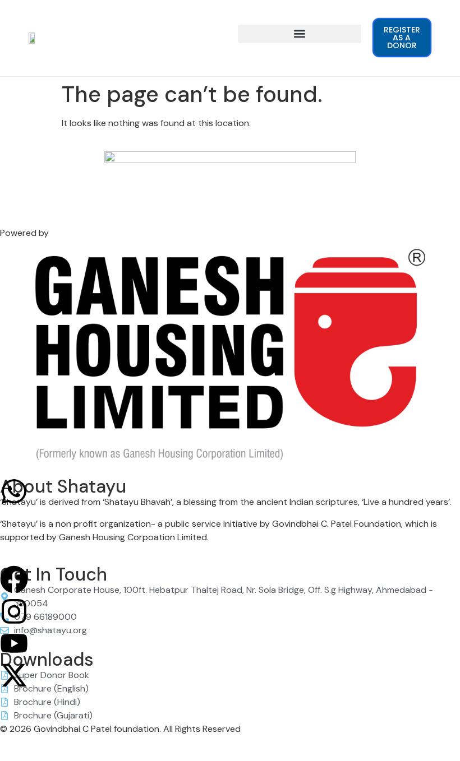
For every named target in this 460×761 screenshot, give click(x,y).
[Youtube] (14, 643)
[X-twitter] (14, 675)
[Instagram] (14, 611)
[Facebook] (14, 579)
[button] (299, 34)
